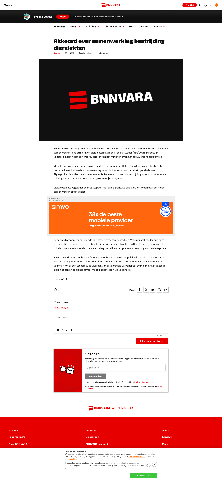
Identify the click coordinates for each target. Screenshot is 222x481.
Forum (144, 26)
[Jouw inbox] (205, 5)
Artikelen (90, 26)
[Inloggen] (210, 5)
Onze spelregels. (61, 307)
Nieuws (57, 53)
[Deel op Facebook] (139, 289)
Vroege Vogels (43, 16)
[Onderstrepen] (67, 330)
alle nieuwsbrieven (140, 382)
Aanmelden (95, 376)
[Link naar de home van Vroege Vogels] (27, 17)
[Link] (71, 330)
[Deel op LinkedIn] (152, 289)
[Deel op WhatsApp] (159, 289)
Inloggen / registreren (152, 341)
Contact (157, 26)
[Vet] (58, 330)
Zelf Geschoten (112, 26)
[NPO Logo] (216, 5)
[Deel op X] (146, 289)
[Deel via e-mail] (165, 289)
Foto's (132, 26)
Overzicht (60, 26)
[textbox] (111, 320)
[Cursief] (62, 330)
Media (73, 26)
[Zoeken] (200, 5)
